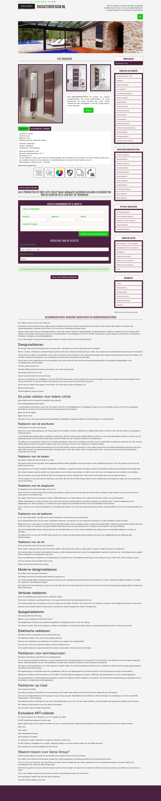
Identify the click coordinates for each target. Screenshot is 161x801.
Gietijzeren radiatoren (122, 163)
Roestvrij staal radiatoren (123, 189)
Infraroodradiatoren (122, 225)
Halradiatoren (120, 252)
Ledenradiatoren (121, 119)
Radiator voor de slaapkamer (125, 265)
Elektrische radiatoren (122, 123)
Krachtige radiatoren (122, 136)
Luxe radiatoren (121, 89)
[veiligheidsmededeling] (70, 172)
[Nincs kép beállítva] (76, 77)
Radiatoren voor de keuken (33, 456)
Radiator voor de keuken (123, 256)
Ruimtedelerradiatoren (123, 229)
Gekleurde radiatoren (122, 172)
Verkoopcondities (121, 292)
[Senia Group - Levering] (80, 172)
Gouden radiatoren (122, 181)
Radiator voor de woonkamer (125, 260)
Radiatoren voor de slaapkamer (36, 485)
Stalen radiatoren (121, 198)
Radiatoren (119, 80)
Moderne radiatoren (122, 98)
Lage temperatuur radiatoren (125, 141)
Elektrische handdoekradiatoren (125, 128)
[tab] (23, 129)
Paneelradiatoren (121, 115)
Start (31, 2)
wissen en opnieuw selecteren (94, 233)
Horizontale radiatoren (123, 110)
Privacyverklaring (121, 288)
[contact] (91, 172)
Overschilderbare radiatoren (124, 216)
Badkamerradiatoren (41, 2)
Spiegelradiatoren (121, 185)
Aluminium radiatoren (122, 155)
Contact (118, 283)
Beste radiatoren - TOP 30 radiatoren (127, 243)
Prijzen (89, 110)
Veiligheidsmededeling (123, 300)
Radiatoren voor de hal (31, 542)
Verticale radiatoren (122, 106)
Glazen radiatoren (121, 176)
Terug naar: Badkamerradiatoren (64, 277)
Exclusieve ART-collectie (36, 713)
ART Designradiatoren (123, 212)
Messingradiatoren (122, 159)
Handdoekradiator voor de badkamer (127, 248)
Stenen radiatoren (121, 193)
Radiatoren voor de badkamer (35, 513)
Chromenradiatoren (122, 168)
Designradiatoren (121, 102)
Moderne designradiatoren (37, 569)
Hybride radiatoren (122, 132)
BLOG (118, 269)
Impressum (119, 305)
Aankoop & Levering (122, 296)
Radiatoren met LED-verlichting (125, 220)
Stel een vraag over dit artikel (28, 188)
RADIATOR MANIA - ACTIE (124, 76)
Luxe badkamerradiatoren (124, 93)
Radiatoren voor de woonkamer (36, 424)
